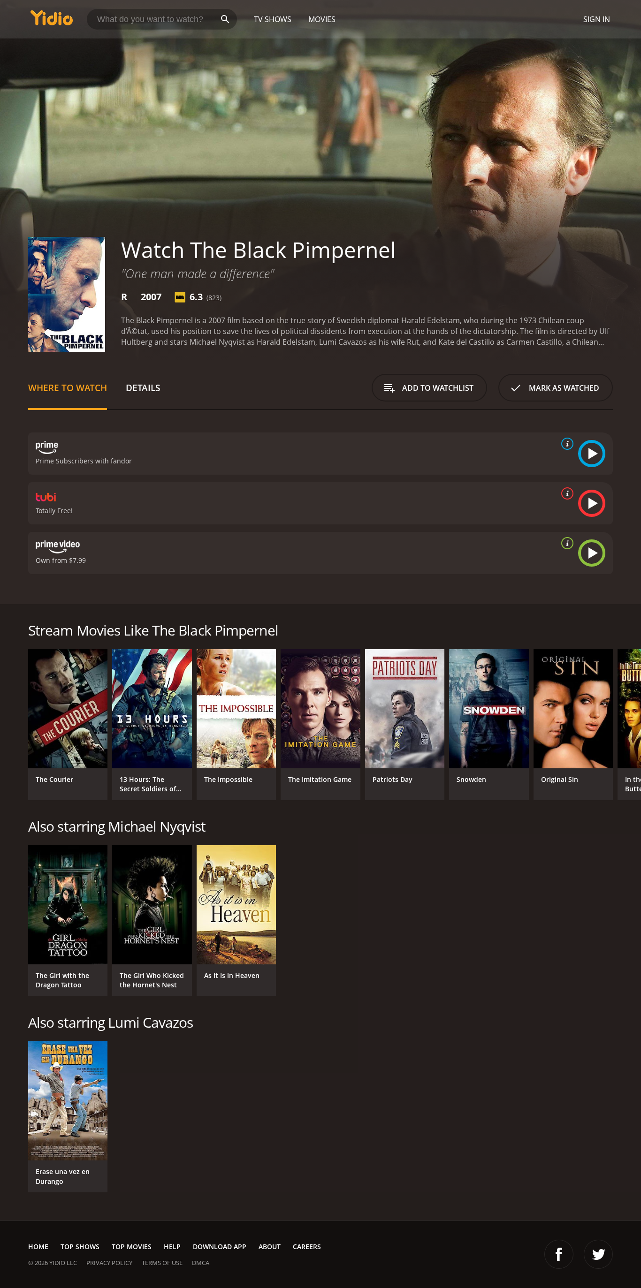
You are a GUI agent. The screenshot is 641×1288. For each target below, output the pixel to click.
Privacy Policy (109, 1262)
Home (38, 1246)
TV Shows (272, 19)
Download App (219, 1246)
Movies (322, 19)
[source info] (565, 444)
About (270, 1246)
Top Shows (80, 1246)
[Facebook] (558, 1254)
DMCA (200, 1262)
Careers (307, 1246)
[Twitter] (598, 1254)
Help (172, 1246)
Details (143, 387)
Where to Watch (67, 387)
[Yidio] (51, 21)
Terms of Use (162, 1262)
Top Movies (132, 1246)
